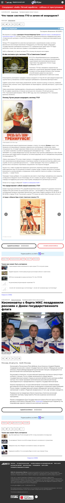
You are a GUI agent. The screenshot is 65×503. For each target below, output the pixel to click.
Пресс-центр (57, 463)
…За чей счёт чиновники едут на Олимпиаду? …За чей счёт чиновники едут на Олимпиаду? (33, 288)
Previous (6, 214)
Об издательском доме (23, 463)
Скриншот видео (6, 354)
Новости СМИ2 (7, 295)
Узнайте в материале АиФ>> (31, 182)
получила (39, 401)
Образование (11, 20)
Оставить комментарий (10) (51, 245)
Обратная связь (27, 465)
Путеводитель (36, 465)
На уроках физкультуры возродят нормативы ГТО (22, 282)
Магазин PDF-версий (16, 465)
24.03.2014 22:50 (6, 12)
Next (59, 214)
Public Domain (7, 236)
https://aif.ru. (49, 489)
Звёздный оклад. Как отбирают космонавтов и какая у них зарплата (27, 445)
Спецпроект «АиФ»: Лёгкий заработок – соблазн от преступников (32, 7)
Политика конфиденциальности (19, 492)
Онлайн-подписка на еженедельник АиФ (42, 463)
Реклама (13, 463)
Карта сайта (45, 465)
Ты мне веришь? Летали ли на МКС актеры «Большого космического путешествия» (31, 440)
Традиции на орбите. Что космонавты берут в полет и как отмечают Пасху (28, 451)
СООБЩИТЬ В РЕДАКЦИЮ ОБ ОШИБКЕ (20, 467)
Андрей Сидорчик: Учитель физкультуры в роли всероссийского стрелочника (29, 271)
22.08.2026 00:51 (6, 300)
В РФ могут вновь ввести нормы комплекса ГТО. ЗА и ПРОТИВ (25, 277)
